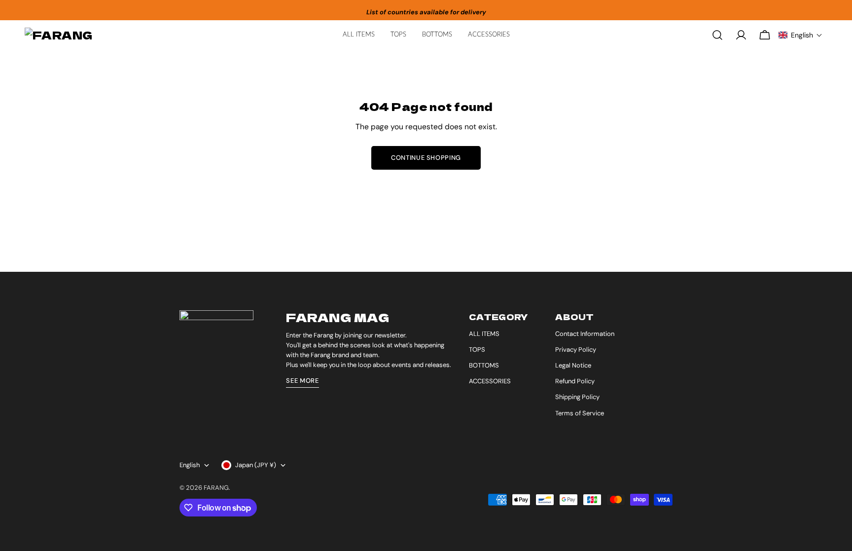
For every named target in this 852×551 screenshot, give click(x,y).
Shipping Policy (577, 397)
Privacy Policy (575, 349)
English (189, 465)
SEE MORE (302, 380)
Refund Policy (575, 381)
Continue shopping (426, 157)
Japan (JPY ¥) (255, 465)
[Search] (717, 35)
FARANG (216, 487)
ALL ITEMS (484, 334)
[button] (800, 35)
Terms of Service (579, 413)
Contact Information (584, 334)
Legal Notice (573, 365)
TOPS (477, 349)
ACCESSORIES (490, 381)
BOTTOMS (484, 365)
